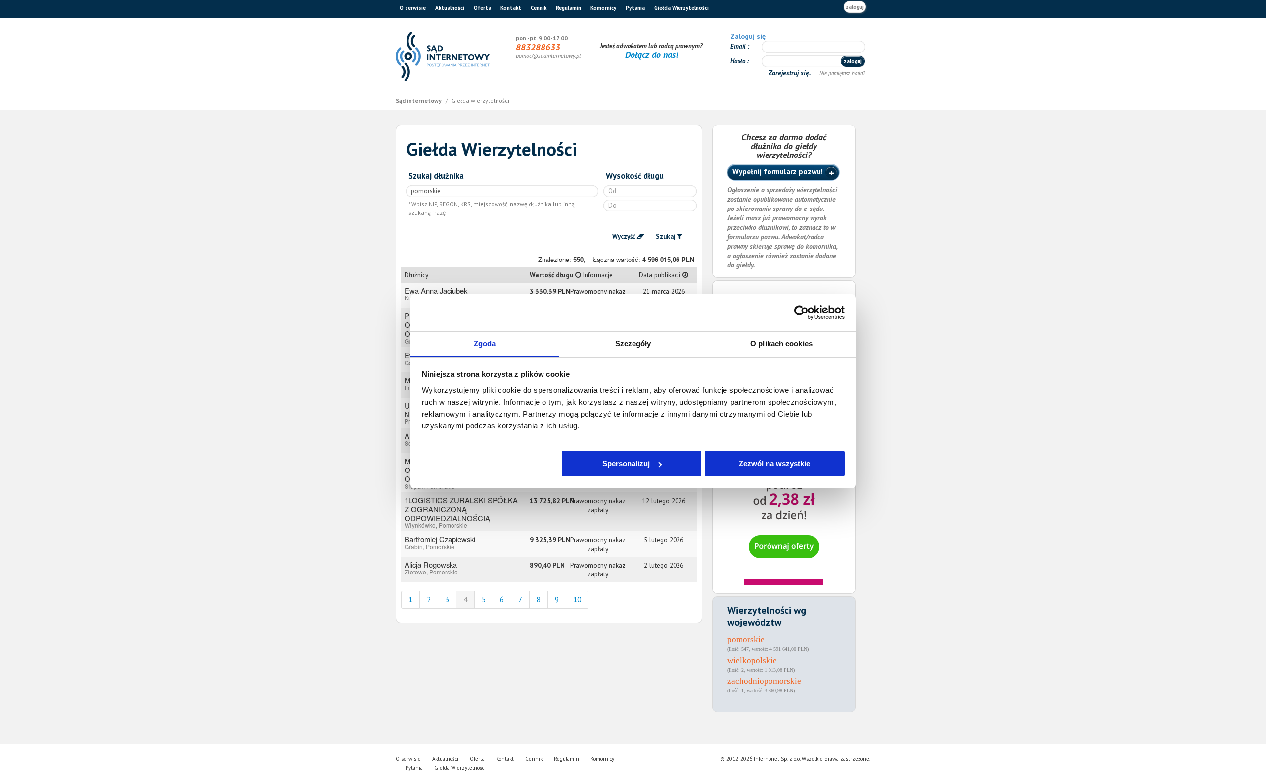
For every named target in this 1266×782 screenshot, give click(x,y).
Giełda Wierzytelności (681, 7)
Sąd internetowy (419, 100)
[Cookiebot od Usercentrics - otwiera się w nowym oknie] (801, 312)
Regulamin (568, 7)
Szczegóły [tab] (633, 343)
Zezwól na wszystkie (774, 463)
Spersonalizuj (626, 463)
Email (738, 46)
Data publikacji (660, 274)
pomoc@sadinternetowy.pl (548, 55)
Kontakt (510, 7)
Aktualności (449, 7)
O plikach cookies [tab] (781, 343)
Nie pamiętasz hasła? (842, 73)
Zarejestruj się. (791, 72)
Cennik (538, 7)
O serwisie (413, 7)
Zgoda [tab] (485, 343)
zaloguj (855, 6)
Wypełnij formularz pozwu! (777, 171)
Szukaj (666, 236)
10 (577, 599)
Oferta (482, 7)
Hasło (738, 61)
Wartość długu (547, 274)
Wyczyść (623, 236)
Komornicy (603, 7)
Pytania (635, 7)
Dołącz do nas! (651, 54)
